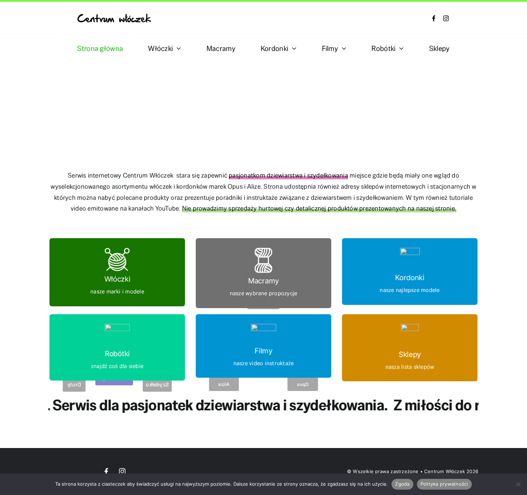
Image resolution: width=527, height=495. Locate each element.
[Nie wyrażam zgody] (518, 484)
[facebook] (434, 18)
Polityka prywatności (444, 484)
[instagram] (446, 18)
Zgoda (402, 484)
